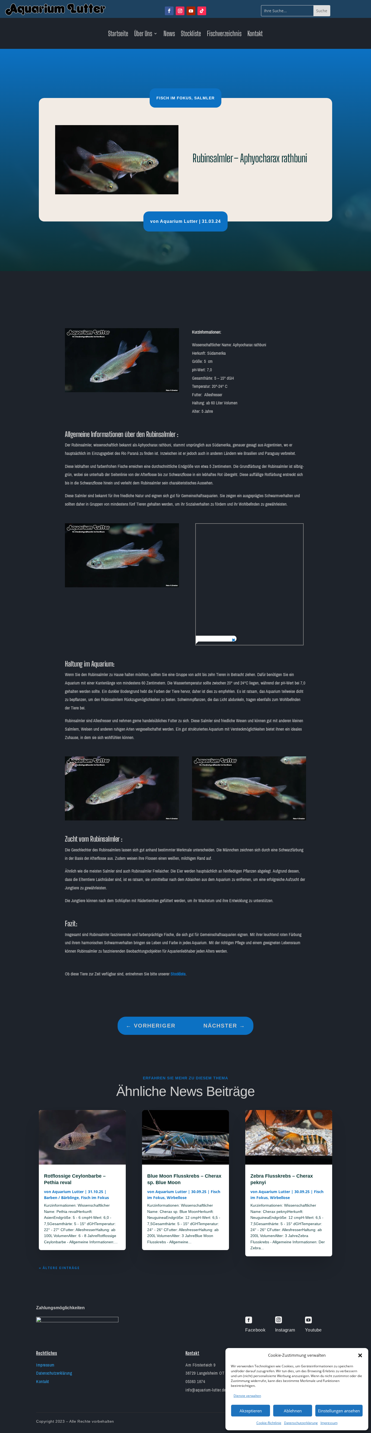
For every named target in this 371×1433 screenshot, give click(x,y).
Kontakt (255, 34)
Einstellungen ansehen (339, 1410)
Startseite (118, 34)
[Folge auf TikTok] (201, 11)
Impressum (329, 1423)
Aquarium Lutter (179, 221)
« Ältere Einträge (59, 1268)
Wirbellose (177, 1197)
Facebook (255, 1330)
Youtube (313, 1330)
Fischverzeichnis (224, 34)
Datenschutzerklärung (301, 1423)
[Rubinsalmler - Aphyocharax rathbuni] (122, 391)
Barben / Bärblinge (61, 1197)
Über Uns (143, 34)
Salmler (204, 98)
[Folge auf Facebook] (169, 11)
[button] (360, 1355)
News (169, 34)
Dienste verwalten (247, 1395)
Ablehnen (293, 1410)
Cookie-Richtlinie (268, 1423)
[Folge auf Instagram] (180, 11)
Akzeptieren (251, 1410)
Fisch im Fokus (173, 98)
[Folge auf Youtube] (191, 11)
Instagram (285, 1330)
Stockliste (191, 34)
